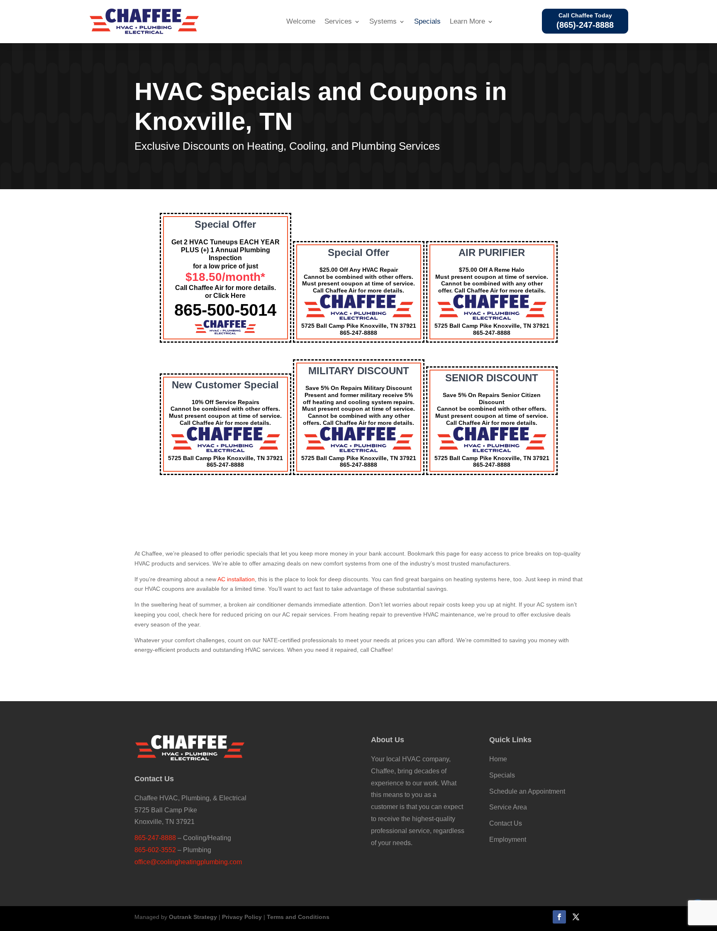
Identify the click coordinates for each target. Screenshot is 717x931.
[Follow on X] (576, 917)
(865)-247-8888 (585, 24)
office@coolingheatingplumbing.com (188, 861)
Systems (383, 21)
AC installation (236, 579)
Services (338, 21)
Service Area (508, 807)
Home (498, 759)
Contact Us (505, 823)
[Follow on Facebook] (559, 917)
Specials (427, 21)
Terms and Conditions (298, 917)
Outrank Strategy (193, 917)
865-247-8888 (155, 837)
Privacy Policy (242, 917)
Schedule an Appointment (527, 791)
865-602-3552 (155, 849)
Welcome (300, 21)
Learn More (467, 21)
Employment (507, 839)
